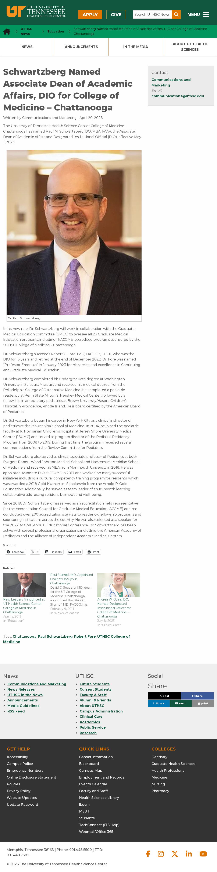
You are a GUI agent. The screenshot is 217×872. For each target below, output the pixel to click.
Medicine (159, 777)
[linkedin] (189, 857)
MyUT (84, 811)
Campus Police (20, 764)
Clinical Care (91, 717)
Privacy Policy (19, 791)
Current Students (95, 689)
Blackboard (89, 764)
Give (116, 14)
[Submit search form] (176, 14)
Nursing (158, 784)
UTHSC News (26, 31)
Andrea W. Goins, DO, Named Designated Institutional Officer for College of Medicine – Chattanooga (114, 608)
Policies (13, 784)
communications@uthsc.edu (178, 96)
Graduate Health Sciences (174, 764)
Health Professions (168, 771)
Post (170, 697)
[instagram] (161, 857)
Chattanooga (24, 637)
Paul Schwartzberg (55, 637)
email (182, 703)
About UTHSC (92, 706)
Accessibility (17, 757)
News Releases (21, 689)
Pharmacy (160, 791)
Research (88, 733)
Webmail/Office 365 (96, 832)
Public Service (93, 727)
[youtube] (203, 857)
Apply (90, 14)
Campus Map (90, 771)
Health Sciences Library (99, 798)
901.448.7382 (18, 855)
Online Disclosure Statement (31, 777)
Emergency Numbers (25, 771)
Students (87, 818)
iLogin (84, 805)
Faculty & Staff (93, 695)
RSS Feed (16, 711)
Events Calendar (93, 784)
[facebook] (148, 857)
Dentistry (159, 757)
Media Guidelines (23, 706)
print (204, 703)
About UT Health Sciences (190, 47)
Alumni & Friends (95, 700)
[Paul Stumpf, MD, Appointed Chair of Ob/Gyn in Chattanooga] (73, 594)
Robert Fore (85, 637)
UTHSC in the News (25, 695)
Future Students (95, 684)
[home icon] (5, 31)
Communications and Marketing (36, 684)
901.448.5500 (80, 850)
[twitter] (175, 857)
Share (204, 697)
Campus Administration (101, 711)
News (27, 47)
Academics (90, 722)
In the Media (135, 47)
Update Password (22, 805)
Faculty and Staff (93, 791)
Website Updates (22, 798)
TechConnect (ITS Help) (99, 825)
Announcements (81, 47)
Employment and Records (101, 777)
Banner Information (96, 757)
